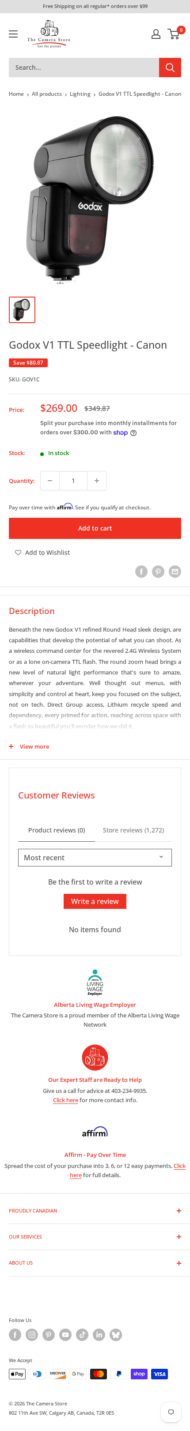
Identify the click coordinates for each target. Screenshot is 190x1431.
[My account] (156, 34)
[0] (173, 34)
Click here (65, 1100)
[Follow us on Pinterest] (48, 1335)
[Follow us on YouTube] (65, 1335)
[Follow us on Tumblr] (116, 1335)
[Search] (170, 67)
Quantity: (22, 481)
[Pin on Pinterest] (158, 571)
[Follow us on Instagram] (32, 1335)
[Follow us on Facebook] (15, 1335)
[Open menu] (13, 34)
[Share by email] (175, 571)
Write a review (95, 901)
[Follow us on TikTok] (82, 1335)
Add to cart (95, 528)
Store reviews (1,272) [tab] (133, 830)
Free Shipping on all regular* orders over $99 (95, 6)
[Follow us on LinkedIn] (99, 1335)
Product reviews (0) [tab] (56, 830)
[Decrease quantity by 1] (50, 480)
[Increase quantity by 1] (96, 480)
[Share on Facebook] (141, 571)
